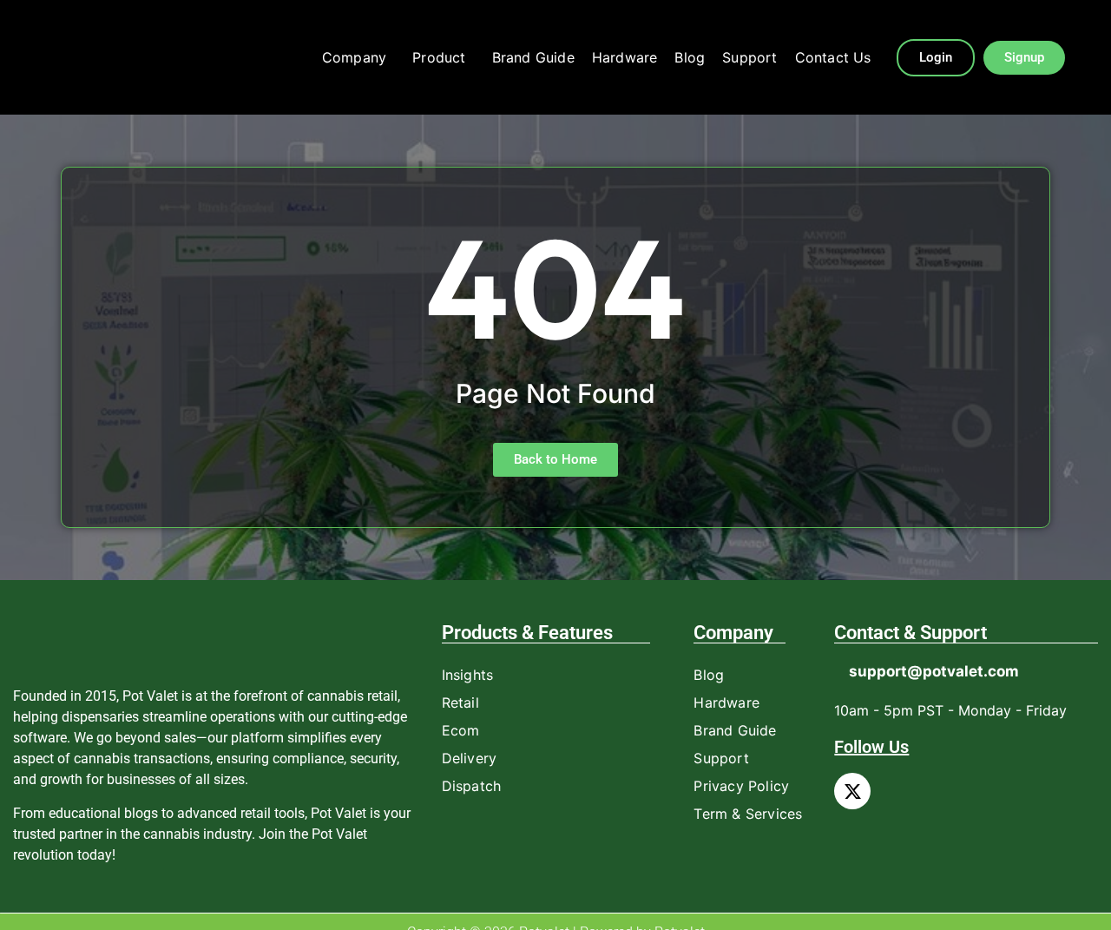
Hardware (625, 57)
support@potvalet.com (934, 671)
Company (354, 57)
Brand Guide (533, 57)
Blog (689, 57)
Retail (460, 702)
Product (438, 57)
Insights (468, 674)
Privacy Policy (741, 786)
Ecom (461, 730)
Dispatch (472, 786)
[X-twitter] (852, 791)
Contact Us (833, 57)
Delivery (469, 758)
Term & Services (748, 813)
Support (749, 57)
